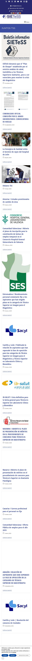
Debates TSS (7, 185)
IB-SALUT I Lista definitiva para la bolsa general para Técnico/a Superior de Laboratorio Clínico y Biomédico (15, 401)
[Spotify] (21, 1)
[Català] (14, 13)
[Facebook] (9, 1)
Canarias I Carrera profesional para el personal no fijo (15, 510)
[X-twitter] (6, 1)
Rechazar (13, 655)
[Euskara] (12, 13)
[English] (16, 13)
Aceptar (5, 655)
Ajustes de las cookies (23, 655)
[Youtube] (18, 1)
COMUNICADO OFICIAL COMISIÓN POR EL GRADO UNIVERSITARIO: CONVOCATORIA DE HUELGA (15, 117)
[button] (26, 22)
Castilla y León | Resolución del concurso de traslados (16, 621)
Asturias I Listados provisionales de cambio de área (16, 200)
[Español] (20, 13)
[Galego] (18, 13)
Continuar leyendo (7, 87)
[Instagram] (12, 1)
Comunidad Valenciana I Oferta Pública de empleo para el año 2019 (15, 527)
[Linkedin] (15, 1)
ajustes (14, 652)
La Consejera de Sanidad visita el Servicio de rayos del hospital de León (16, 152)
